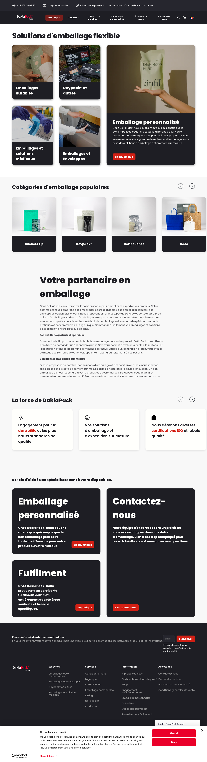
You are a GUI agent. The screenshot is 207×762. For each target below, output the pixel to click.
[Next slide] (192, 186)
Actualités (128, 703)
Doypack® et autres (60, 687)
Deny (174, 742)
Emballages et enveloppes (64, 681)
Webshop (53, 17)
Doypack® (84, 244)
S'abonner (185, 639)
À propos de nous (141, 17)
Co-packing (92, 701)
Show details (46, 756)
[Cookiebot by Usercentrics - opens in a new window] (19, 756)
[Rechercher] (178, 17)
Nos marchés (92, 17)
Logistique (85, 607)
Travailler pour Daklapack (137, 714)
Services (72, 17)
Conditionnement (95, 673)
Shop (125, 684)
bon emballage (99, 341)
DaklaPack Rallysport (134, 709)
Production (91, 706)
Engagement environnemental (132, 691)
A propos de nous (132, 673)
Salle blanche (93, 684)
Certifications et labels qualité (139, 679)
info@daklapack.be (58, 5)
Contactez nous (125, 607)
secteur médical (85, 321)
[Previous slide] (180, 186)
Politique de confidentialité (177, 650)
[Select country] (192, 18)
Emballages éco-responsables (59, 675)
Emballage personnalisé (117, 17)
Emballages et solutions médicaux (63, 694)
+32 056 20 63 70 (26, 5)
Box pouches (134, 244)
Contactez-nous (164, 17)
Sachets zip (34, 244)
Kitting (89, 695)
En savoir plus (124, 157)
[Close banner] (202, 730)
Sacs (184, 244)
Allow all (174, 733)
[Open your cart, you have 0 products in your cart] (185, 17)
